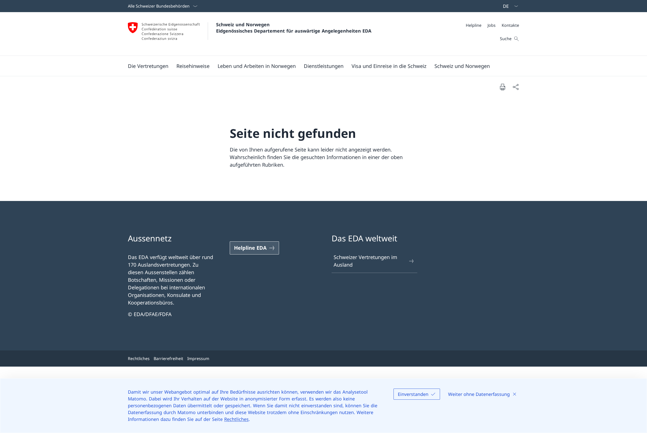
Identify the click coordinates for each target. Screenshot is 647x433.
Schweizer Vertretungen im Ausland (365, 261)
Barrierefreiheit (168, 358)
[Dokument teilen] (515, 86)
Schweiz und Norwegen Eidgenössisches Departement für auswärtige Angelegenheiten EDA (293, 27)
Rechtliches (236, 419)
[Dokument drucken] (502, 86)
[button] (148, 66)
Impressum (198, 358)
